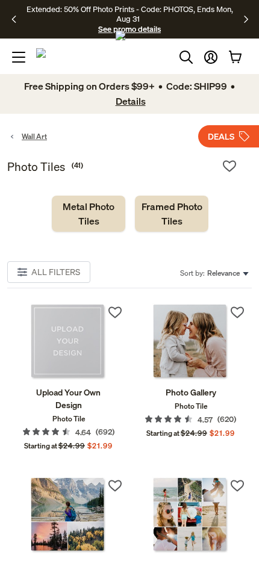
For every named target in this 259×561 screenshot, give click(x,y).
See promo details (129, 28)
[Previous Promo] (17, 19)
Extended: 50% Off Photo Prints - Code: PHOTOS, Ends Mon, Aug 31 (130, 14)
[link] (88, 214)
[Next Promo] (246, 19)
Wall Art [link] (34, 136)
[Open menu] (18, 57)
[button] (210, 57)
